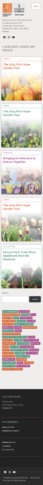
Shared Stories (23, 356)
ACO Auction (24, 311)
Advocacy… (8, 153)
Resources (34, 350)
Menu (35, 6)
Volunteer (28, 363)
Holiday (31, 337)
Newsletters (8, 427)
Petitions (14, 347)
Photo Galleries (27, 347)
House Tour (8, 340)
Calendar (6, 446)
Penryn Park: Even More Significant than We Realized (19, 255)
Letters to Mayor (31, 340)
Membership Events (10, 431)
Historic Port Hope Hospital (14, 337)
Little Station (23, 343)
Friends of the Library (24, 324)
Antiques (25, 315)
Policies (6, 350)
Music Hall (35, 343)
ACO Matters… (9, 246)
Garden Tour (8, 331)
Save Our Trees (9, 356)
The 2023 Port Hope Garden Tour (16, 113)
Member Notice (9, 442)
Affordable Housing (11, 315)
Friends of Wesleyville (12, 327)
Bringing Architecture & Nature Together (19, 160)
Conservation (26, 318)
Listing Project (9, 343)
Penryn (6, 347)
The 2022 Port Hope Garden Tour (16, 207)
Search (35, 299)
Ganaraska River (29, 327)
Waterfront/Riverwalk (12, 369)
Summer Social (9, 359)
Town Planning (9, 363)
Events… (7, 59)
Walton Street (23, 366)
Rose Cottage (32, 353)
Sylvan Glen (21, 359)
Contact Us (7, 408)
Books (16, 318)
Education (21, 321)
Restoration (8, 353)
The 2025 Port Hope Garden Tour (16, 66)
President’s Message (19, 350)
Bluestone (7, 318)
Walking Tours (9, 366)
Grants (18, 331)
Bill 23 (32, 315)
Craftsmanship (9, 321)
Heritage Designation (11, 334)
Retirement (19, 353)
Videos (20, 363)
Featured (31, 321)
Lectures (18, 340)
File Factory (8, 324)
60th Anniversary (10, 311)
